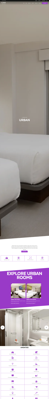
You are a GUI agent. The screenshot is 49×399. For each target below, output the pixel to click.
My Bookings (43, 0)
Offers (36, 0)
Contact (39, 0)
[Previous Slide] (3, 327)
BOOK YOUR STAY (24, 251)
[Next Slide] (46, 327)
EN (46, 0)
